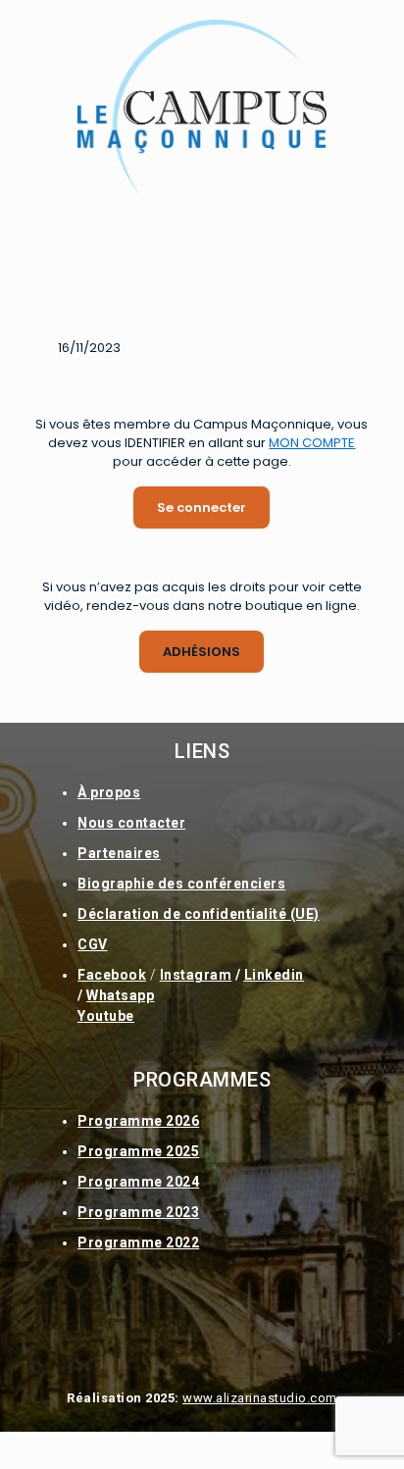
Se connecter (201, 507)
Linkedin (274, 975)
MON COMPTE (312, 442)
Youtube (105, 1016)
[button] (202, 264)
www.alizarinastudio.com (259, 1398)
